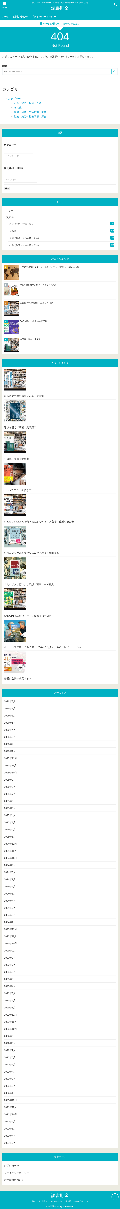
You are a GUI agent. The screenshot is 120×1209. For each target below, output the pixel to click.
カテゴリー (14, 98)
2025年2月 (10, 829)
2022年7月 (10, 1050)
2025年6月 (10, 801)
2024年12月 (10, 843)
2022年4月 (10, 1071)
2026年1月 (10, 751)
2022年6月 (10, 1057)
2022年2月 (10, 1086)
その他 (18, 107)
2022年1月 (10, 1093)
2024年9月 (10, 865)
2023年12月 (10, 929)
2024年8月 (10, 872)
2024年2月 (10, 915)
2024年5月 (10, 893)
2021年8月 (10, 1128)
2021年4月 (10, 1135)
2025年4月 (10, 815)
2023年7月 (10, 965)
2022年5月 (10, 1064)
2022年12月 (10, 1014)
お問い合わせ (20, 16)
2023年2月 (10, 1000)
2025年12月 (10, 758)
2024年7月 (10, 879)
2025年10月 (10, 772)
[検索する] (114, 71)
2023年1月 (10, 1007)
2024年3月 (10, 908)
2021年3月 (10, 1143)
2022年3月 (10, 1078)
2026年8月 (10, 701)
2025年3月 (10, 822)
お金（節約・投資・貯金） (29, 103)
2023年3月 (10, 993)
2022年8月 (10, 1043)
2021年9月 (10, 1121)
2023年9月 (10, 950)
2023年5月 (10, 979)
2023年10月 (10, 943)
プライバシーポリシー (43, 16)
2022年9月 (10, 1036)
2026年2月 (10, 744)
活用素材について (14, 1180)
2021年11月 (10, 1107)
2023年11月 (10, 936)
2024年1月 (10, 922)
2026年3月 (10, 737)
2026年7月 (10, 708)
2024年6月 (10, 886)
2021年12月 (10, 1100)
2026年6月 (10, 715)
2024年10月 (10, 858)
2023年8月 (10, 957)
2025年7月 (10, 794)
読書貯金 (60, 8)
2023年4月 (10, 986)
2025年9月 (10, 779)
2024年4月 (10, 900)
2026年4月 (10, 730)
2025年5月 (10, 808)
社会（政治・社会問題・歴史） (31, 116)
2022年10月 (10, 1029)
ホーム (5, 16)
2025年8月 (10, 787)
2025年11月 (10, 765)
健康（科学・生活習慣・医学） (31, 112)
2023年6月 (10, 972)
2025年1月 (10, 836)
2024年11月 (10, 851)
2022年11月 (10, 1022)
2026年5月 (10, 722)
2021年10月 (10, 1114)
